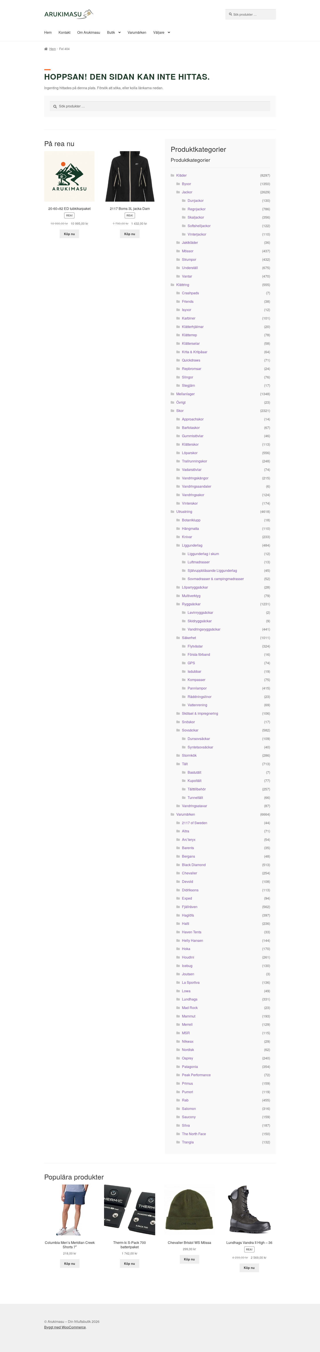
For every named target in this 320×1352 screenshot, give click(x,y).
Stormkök (189, 755)
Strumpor (189, 259)
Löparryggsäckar (195, 587)
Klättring (182, 284)
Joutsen (188, 973)
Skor (180, 410)
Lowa (186, 990)
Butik (111, 32)
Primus (187, 1083)
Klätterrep (189, 334)
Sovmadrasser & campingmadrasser (216, 578)
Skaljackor (196, 217)
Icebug (187, 965)
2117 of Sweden (194, 822)
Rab (185, 1100)
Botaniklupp (191, 519)
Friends (188, 301)
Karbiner (188, 318)
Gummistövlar (192, 435)
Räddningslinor (199, 696)
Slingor (187, 377)
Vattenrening (197, 704)
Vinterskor (190, 503)
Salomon (189, 1108)
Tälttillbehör (197, 788)
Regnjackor (196, 208)
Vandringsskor (193, 494)
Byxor (186, 183)
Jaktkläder (190, 242)
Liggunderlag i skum (203, 553)
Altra (185, 830)
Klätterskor (190, 444)
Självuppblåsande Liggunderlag (212, 570)
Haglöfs (188, 915)
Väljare (158, 32)
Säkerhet (189, 637)
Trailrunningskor (194, 460)
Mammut (188, 1016)
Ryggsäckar (191, 603)
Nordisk (188, 1049)
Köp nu (69, 234)
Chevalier (189, 872)
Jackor (187, 191)
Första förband (199, 654)
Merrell (187, 1024)
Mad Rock (190, 1007)
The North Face (194, 1133)
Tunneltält (195, 797)
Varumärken (137, 32)
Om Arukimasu (88, 32)
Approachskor (193, 419)
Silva (186, 1125)
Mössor (187, 250)
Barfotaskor (191, 427)
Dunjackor (196, 200)
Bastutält (194, 772)
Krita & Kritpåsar (194, 351)
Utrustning (184, 511)
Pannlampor (197, 688)
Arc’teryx (188, 839)
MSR (186, 1032)
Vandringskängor (195, 477)
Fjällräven (189, 906)
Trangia (188, 1142)
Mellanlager (185, 393)
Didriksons (190, 889)
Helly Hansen (192, 940)
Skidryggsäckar (200, 620)
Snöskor (188, 721)
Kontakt (64, 32)
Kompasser (196, 679)
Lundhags (189, 999)
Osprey (187, 1058)
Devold (187, 881)
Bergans (188, 856)
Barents (188, 847)
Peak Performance (196, 1074)
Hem (48, 32)
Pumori (187, 1091)
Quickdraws (191, 360)
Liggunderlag (192, 545)
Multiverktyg (191, 595)
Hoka (186, 948)
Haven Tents (191, 931)
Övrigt (180, 402)
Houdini (188, 957)
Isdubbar (194, 671)
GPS (191, 662)
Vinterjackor (197, 234)
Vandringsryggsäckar (204, 629)
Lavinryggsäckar (200, 612)
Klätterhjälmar (193, 326)
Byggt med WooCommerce (65, 1327)
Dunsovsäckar (199, 738)
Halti (185, 923)
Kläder (181, 175)
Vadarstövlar (191, 469)
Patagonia (190, 1066)
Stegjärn (188, 385)
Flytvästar (195, 646)
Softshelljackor (199, 225)
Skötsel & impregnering (200, 713)
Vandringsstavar (194, 805)
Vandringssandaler (196, 486)
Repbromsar (191, 368)
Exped (187, 898)
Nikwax (188, 1041)
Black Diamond (194, 864)
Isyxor (186, 309)
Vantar (187, 276)
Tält (185, 763)
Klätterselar (191, 343)
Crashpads (190, 292)
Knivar (187, 536)
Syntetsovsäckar (200, 747)
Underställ (190, 267)
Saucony (189, 1116)
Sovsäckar (190, 730)
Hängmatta (190, 528)
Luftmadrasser (199, 561)
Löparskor (189, 452)
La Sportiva (191, 982)
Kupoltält (194, 780)
